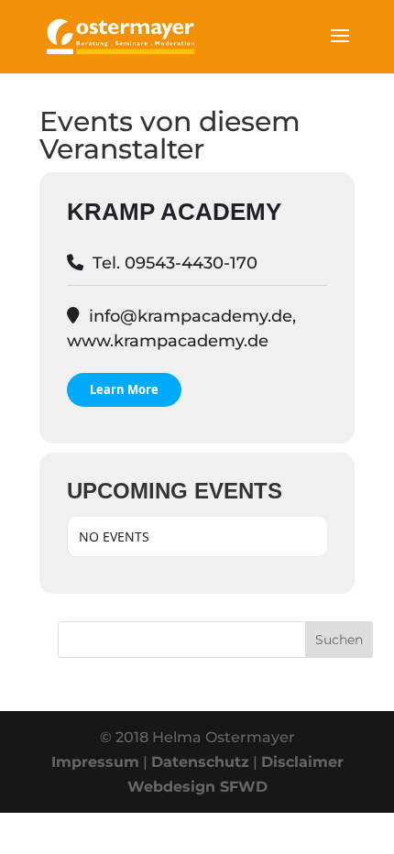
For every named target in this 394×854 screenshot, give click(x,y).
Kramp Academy (174, 211)
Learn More (124, 389)
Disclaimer (302, 762)
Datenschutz (200, 762)
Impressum (95, 762)
